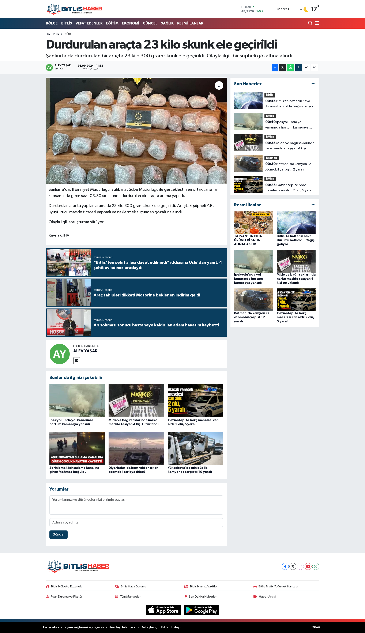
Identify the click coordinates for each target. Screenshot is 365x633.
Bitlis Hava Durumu (133, 586)
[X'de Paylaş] (282, 67)
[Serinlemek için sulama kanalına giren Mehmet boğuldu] (77, 448)
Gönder (58, 534)
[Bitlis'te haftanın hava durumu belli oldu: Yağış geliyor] (296, 223)
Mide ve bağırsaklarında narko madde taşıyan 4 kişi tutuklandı (289, 146)
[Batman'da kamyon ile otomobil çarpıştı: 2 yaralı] (253, 300)
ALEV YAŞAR (85, 351)
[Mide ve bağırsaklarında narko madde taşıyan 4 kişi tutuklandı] (136, 400)
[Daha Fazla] (298, 67)
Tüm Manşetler (130, 596)
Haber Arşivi (267, 596)
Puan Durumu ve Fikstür (66, 596)
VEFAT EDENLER (89, 23)
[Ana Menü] (316, 23)
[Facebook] (285, 566)
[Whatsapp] (315, 566)
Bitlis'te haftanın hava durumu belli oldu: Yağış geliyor (288, 103)
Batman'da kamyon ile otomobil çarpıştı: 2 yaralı (287, 166)
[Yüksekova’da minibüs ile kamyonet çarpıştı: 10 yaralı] (195, 448)
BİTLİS (66, 23)
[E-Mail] (76, 360)
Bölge (69, 34)
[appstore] (164, 610)
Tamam (315, 627)
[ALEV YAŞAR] (59, 354)
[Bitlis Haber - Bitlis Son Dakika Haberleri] (74, 9)
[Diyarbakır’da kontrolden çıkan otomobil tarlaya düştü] (136, 448)
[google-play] (201, 610)
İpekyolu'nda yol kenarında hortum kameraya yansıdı (286, 125)
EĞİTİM (112, 23)
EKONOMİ (130, 23)
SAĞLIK (167, 23)
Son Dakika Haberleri (203, 596)
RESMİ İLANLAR (190, 23)
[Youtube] (308, 566)
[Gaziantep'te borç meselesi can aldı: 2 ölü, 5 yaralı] (195, 400)
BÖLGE (52, 23)
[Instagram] (300, 566)
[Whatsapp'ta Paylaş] (290, 67)
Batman (271, 158)
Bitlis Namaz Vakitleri (204, 586)
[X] (292, 566)
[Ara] (310, 23)
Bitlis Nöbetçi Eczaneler (67, 586)
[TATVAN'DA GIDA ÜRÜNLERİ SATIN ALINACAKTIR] (253, 223)
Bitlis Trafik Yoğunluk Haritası (278, 586)
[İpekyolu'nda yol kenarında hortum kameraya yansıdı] (77, 400)
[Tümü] (314, 84)
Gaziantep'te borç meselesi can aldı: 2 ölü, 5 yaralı (288, 187)
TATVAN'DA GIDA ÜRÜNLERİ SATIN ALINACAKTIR (248, 240)
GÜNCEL (150, 23)
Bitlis (269, 94)
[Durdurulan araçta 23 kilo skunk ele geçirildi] (136, 131)
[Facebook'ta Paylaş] (275, 67)
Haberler (52, 34)
